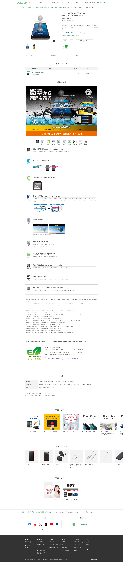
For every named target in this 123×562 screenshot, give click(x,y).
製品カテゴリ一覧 (28, 541)
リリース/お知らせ (40, 541)
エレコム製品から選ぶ (41, 550)
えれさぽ (63, 542)
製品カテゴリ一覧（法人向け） (30, 542)
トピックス (46, 2)
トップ (18, 7)
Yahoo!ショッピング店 (77, 547)
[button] (39, 539)
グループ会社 (88, 542)
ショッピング (67, 2)
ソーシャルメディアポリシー (54, 559)
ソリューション (27, 547)
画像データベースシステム (54, 547)
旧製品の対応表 (40, 553)
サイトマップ (34, 559)
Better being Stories (40, 544)
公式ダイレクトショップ (78, 544)
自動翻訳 (66, 559)
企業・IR (87, 541)
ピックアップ (39, 542)
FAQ (71, 40)
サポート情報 (75, 2)
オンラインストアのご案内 (78, 542)
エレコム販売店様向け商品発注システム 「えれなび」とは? (73, 35)
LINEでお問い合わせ (65, 550)
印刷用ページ (88, 40)
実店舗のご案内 (76, 541)
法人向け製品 (39, 2)
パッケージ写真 (79, 40)
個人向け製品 (31, 2)
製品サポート (63, 541)
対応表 (65, 40)
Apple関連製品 (28, 512)
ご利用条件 (39, 559)
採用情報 (87, 544)
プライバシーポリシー (45, 559)
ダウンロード (60, 2)
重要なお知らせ (64, 547)
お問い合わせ (63, 544)
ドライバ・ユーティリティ (54, 541)
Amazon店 (75, 550)
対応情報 (53, 2)
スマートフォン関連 (29, 7)
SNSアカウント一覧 (28, 559)
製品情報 (22, 7)
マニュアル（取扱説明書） (54, 542)
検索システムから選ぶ (41, 552)
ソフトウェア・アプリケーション (55, 544)
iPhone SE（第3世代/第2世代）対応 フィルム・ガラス (46, 7)
